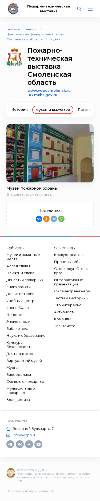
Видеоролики (18, 374)
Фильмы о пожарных (25, 381)
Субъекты (15, 248)
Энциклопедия (19, 321)
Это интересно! (68, 305)
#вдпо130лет (18, 307)
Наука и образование (26, 335)
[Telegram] (54, 219)
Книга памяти (18, 287)
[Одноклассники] (46, 219)
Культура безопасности (19, 344)
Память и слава (20, 273)
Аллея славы (18, 266)
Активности (64, 312)
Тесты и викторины (71, 298)
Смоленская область (24, 39)
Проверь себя (67, 261)
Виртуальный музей (24, 360)
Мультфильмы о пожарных (20, 390)
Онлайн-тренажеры (72, 291)
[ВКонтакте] (39, 219)
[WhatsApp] (61, 219)
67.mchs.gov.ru (43, 95)
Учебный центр (20, 301)
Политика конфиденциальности (30, 491)
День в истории (20, 294)
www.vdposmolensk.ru (49, 90)
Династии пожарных (24, 280)
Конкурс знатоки (69, 255)
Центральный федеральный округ (35, 34)
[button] (85, 110)
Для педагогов (19, 353)
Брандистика (18, 399)
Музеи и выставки (52, 110)
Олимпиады (64, 248)
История (19, 109)
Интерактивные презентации (68, 282)
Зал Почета (64, 326)
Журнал (13, 367)
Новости (14, 314)
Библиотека (17, 328)
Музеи (55, 39)
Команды (62, 319)
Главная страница (21, 29)
